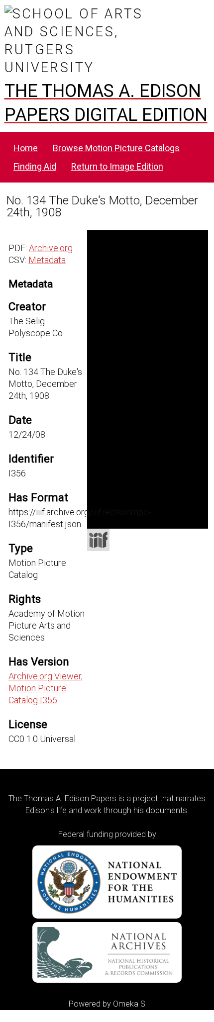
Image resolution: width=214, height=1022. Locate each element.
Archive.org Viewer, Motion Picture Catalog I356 (45, 688)
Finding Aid (34, 166)
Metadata (47, 260)
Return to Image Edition (117, 166)
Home (25, 148)
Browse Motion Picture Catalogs (116, 148)
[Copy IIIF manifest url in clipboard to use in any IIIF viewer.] (98, 540)
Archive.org (51, 248)
